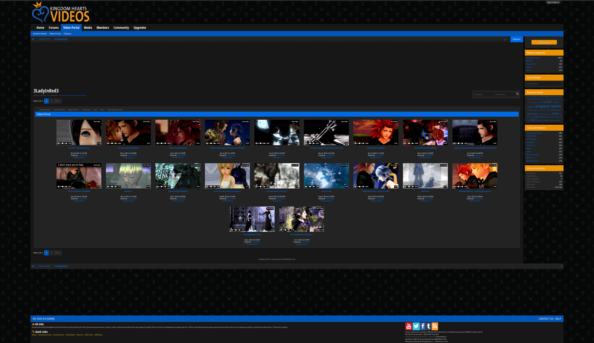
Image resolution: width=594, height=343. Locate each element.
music (548, 110)
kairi (549, 102)
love (538, 110)
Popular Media (73, 110)
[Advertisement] (277, 65)
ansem (538, 96)
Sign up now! (544, 42)
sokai (544, 114)
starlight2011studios (539, 117)
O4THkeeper (531, 139)
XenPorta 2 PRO (411, 339)
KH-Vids (529, 61)
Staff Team (88, 335)
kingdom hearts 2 (532, 110)
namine (554, 110)
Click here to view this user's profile (72, 95)
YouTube (97, 122)
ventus (546, 120)
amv (534, 96)
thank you (552, 117)
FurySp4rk (530, 142)
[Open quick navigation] (505, 39)
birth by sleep (554, 96)
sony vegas (549, 114)
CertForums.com (441, 341)
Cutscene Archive (45, 335)
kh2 (556, 102)
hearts (543, 102)
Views (102, 110)
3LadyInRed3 (82, 155)
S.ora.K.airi (530, 145)
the (561, 117)
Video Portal (71, 27)
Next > (58, 101)
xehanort (554, 120)
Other (528, 70)
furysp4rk (558, 99)
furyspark (530, 102)
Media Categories (536, 52)
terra (548, 117)
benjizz (529, 148)
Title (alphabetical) (114, 110)
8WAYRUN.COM (289, 259)
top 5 (534, 120)
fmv (554, 99)
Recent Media (45, 110)
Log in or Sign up (553, 2)
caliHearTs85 (531, 136)
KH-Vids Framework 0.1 (422, 334)
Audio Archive (58, 335)
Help (558, 318)
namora (559, 110)
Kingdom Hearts (79, 157)
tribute (539, 120)
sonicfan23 (530, 157)
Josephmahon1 (532, 161)
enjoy (544, 99)
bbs (549, 96)
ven (543, 120)
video (550, 120)
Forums (54, 27)
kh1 (553, 102)
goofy (539, 102)
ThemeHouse (440, 336)
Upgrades (140, 27)
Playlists (67, 33)
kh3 (559, 102)
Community (121, 27)
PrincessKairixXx (532, 154)
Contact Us (546, 318)
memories (543, 110)
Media (88, 27)
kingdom (531, 107)
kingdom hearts (548, 106)
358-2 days (529, 96)
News (34, 335)
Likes (95, 110)
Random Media (40, 33)
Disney (529, 67)
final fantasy (549, 99)
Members (103, 27)
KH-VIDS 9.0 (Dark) (44, 318)
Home (40, 27)
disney (537, 99)
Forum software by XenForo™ (426, 332)
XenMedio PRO (264, 259)
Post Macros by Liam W (465, 332)
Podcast (80, 335)
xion (558, 120)
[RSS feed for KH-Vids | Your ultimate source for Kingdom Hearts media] (435, 326)
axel (545, 96)
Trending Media (59, 110)
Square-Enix (277, 157)
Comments (86, 110)
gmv (535, 102)
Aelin (528, 151)
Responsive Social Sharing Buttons (418, 341)
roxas (535, 113)
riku (529, 113)
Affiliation (98, 335)
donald (541, 99)
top (529, 120)
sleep (540, 114)
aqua (542, 96)
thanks (557, 117)
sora (555, 113)
